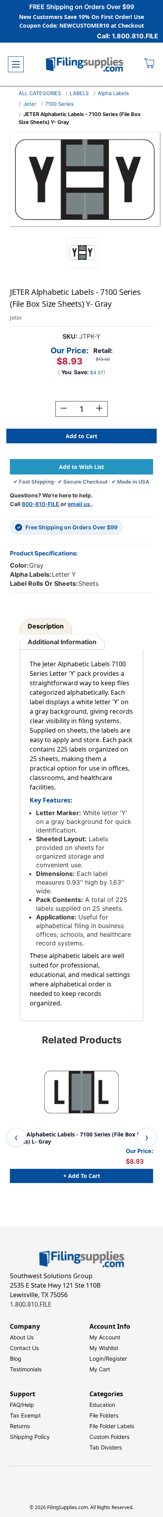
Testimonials (26, 1369)
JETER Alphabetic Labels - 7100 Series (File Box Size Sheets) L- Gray (79, 1138)
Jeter (29, 104)
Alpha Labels (113, 93)
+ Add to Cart (81, 1175)
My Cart (99, 1369)
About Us (22, 1337)
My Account (104, 1337)
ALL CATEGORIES (40, 93)
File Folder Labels (111, 1426)
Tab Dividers (105, 1447)
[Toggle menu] (16, 64)
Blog (15, 1358)
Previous (16, 1137)
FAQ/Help (22, 1404)
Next (146, 1137)
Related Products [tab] (81, 1040)
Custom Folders (109, 1436)
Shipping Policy (30, 1436)
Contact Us (24, 1347)
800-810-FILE (41, 504)
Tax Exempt (25, 1415)
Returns (20, 1426)
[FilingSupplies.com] (84, 64)
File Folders (103, 1415)
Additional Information (62, 642)
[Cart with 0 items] (149, 64)
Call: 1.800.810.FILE (127, 36)
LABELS (79, 93)
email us (79, 504)
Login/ (97, 1358)
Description (46, 626)
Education (102, 1404)
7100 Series (59, 104)
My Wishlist (103, 1347)
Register (116, 1358)
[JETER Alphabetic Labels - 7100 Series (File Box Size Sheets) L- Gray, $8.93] (81, 1091)
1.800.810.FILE (30, 1304)
